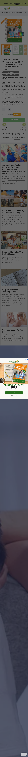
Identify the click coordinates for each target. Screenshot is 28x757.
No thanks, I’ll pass (14, 395)
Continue (14, 393)
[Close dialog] (26, 360)
